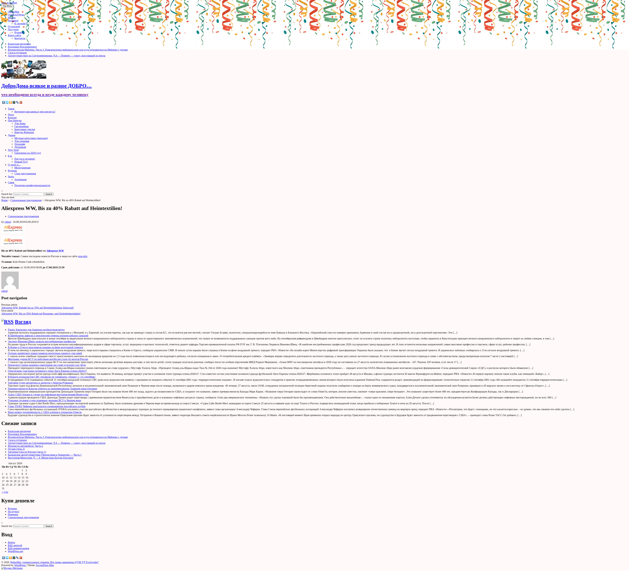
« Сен (5, 492)
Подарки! (13, 20)
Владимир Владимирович (22, 46)
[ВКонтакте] (3, 102)
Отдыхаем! (14, 26)
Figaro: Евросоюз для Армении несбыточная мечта (36, 329)
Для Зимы (20, 123)
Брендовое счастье (24, 129)
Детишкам (20, 147)
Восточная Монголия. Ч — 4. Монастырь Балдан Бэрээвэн (40, 457)
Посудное (13, 29)
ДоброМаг (13, 11)
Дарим (11, 135)
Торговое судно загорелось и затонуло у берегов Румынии (40, 382)
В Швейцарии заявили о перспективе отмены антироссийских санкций (48, 335)
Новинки (13, 514)
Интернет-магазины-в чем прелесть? (34, 111)
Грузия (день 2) (16, 448)
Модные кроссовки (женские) (31, 138)
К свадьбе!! (20, 23)
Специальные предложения (25, 200)
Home (4, 200)
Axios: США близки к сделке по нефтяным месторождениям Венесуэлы (48, 394)
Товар (11, 108)
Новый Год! (21, 161)
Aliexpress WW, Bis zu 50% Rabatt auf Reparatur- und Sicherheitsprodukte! (40, 313)
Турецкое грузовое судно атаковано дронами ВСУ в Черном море (44, 400)
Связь (11, 182)
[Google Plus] (21, 102)
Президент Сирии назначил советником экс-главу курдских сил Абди (47, 365)
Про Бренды (15, 120)
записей (15, 545)
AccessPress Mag (45, 565)
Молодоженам (22, 167)
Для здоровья (21, 141)
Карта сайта (14, 35)
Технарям (19, 144)
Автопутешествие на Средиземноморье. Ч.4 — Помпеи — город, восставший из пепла (56, 55)
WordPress (20, 565)
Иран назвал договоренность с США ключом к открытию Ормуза (45, 412)
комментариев (18, 548)
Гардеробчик (21, 126)
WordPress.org (15, 551)
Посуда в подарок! (24, 158)
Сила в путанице (17, 52)
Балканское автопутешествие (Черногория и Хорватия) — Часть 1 (45, 454)
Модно (12, 17)
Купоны (12, 170)
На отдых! (13, 511)
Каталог (12, 117)
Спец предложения (25, 173)
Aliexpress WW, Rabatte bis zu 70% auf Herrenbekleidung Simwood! (37, 307)
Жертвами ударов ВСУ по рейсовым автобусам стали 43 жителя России (48, 359)
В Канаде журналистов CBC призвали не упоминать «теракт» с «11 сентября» (51, 376)
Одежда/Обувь (16, 14)
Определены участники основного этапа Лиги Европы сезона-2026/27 (47, 371)
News (11, 114)
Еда (10, 155)
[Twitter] (7, 102)
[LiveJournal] (17, 102)
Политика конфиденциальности (32, 185)
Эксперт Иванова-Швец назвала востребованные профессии (42, 341)
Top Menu (7, 6)
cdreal (8, 221)
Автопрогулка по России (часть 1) (27, 451)
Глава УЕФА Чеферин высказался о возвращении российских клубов (47, 406)
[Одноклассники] (10, 102)
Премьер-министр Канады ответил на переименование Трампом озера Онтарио (52, 388)
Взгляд (23, 322)
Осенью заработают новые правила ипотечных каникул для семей (45, 353)
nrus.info (82, 256)
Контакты (19, 38)
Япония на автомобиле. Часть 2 (25, 446)
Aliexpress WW (55, 250)
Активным (20, 179)
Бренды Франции (24, 132)
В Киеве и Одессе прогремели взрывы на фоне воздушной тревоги (45, 347)
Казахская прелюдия (19, 43)
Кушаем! (19, 32)
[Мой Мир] (14, 102)
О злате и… (14, 164)
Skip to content (9, 2)
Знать (11, 176)
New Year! (13, 150)
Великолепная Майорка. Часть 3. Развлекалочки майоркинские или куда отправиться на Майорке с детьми (68, 49)
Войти (11, 542)
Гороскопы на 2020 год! (27, 153)
